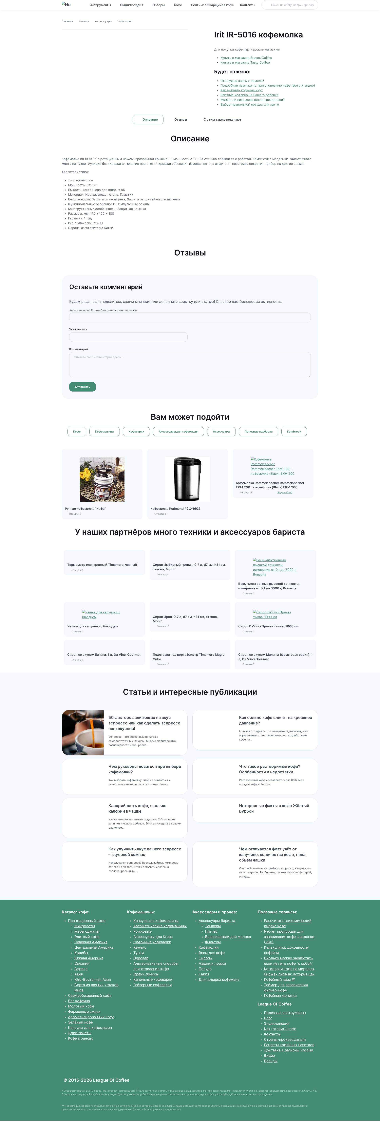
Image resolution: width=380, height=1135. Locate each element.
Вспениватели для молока (228, 937)
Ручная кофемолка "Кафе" (85, 509)
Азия (78, 974)
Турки (138, 953)
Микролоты (84, 926)
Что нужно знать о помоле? (242, 81)
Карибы (81, 953)
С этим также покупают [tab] (222, 119)
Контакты (247, 5)
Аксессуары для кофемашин (178, 431)
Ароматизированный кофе (91, 1017)
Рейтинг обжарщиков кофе (212, 5)
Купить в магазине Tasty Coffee (245, 62)
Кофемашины (104, 431)
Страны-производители (285, 1039)
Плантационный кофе (86, 921)
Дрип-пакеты (79, 1033)
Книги (204, 974)
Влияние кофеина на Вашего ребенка (249, 95)
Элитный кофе (86, 937)
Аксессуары (103, 21)
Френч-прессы (146, 974)
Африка (80, 969)
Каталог (84, 21)
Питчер (211, 931)
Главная (67, 21)
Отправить (82, 386)
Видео (269, 1055)
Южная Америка (88, 958)
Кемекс (139, 947)
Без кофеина (79, 1001)
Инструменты (100, 5)
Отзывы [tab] (180, 119)
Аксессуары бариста (217, 921)
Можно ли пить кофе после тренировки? (252, 100)
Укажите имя (78, 329)
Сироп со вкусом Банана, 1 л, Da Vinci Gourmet (104, 655)
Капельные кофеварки (152, 979)
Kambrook (294, 431)
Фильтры (213, 942)
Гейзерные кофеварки (152, 985)
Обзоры (158, 5)
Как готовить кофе (280, 1029)
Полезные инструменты (285, 1013)
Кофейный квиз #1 (279, 979)
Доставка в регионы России (288, 1050)
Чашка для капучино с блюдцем (92, 626)
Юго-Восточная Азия (92, 979)
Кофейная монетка (280, 995)
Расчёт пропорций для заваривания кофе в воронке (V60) (289, 936)
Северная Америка (90, 942)
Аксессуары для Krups (153, 937)
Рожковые (142, 931)
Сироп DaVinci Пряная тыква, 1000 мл (268, 626)
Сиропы (206, 958)
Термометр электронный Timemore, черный (102, 565)
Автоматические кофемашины (160, 926)
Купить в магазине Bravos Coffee (246, 58)
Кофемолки (125, 21)
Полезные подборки (259, 431)
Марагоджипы (86, 931)
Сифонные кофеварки (152, 942)
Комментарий (78, 349)
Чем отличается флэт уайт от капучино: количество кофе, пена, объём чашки (273, 854)
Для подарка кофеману (219, 979)
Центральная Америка (94, 947)
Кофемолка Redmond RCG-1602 (175, 509)
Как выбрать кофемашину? (241, 90)
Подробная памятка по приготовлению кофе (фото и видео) (267, 85)
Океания (81, 963)
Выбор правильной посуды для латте (249, 104)
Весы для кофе (212, 953)
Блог (268, 1018)
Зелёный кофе (80, 1022)
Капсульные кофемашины (156, 921)
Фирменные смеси (84, 1011)
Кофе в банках (80, 1038)
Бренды (270, 1061)
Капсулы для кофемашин (90, 1027)
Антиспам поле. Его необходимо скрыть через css (103, 310)
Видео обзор (284, 492)
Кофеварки (136, 431)
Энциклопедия (131, 5)
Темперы (213, 926)
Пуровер (140, 958)
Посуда (205, 969)
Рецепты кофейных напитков (289, 1045)
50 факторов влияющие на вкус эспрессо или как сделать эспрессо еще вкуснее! (144, 723)
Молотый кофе (81, 1006)
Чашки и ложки (212, 963)
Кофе (178, 5)
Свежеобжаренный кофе (89, 995)
